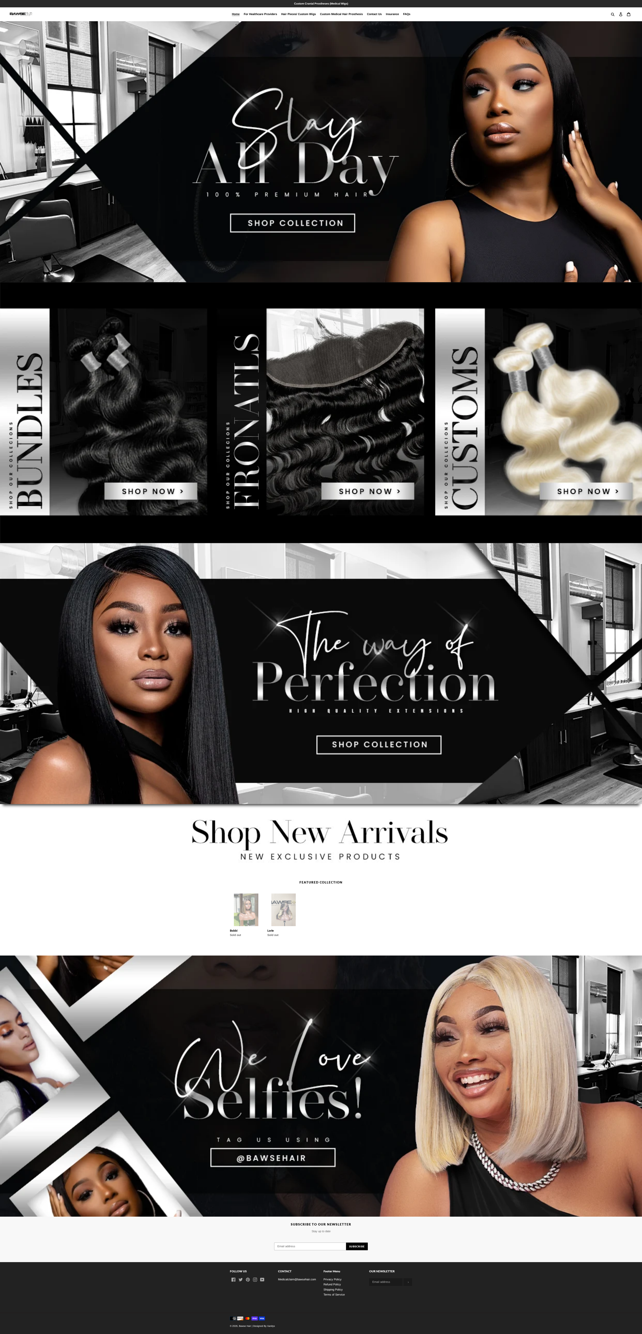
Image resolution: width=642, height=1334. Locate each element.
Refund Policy (332, 1284)
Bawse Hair (245, 1326)
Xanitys (271, 1326)
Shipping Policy (333, 1289)
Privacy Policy (333, 1279)
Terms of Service (334, 1294)
